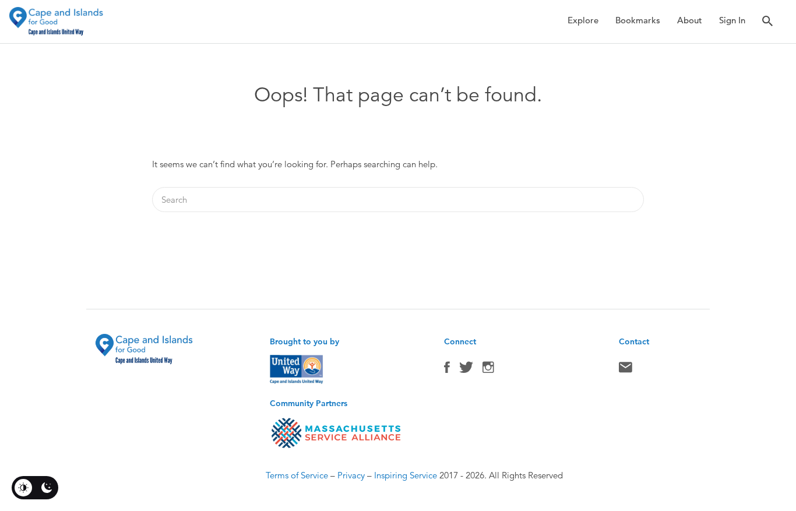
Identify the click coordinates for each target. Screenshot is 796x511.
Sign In (732, 20)
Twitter (466, 370)
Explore (583, 20)
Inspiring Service (405, 475)
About (689, 20)
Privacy (351, 475)
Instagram (488, 370)
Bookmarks (637, 20)
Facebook (447, 370)
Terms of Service (297, 475)
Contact (625, 370)
